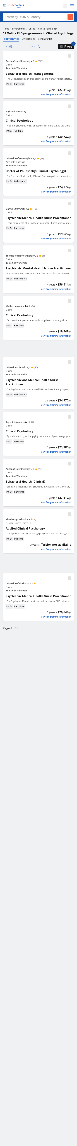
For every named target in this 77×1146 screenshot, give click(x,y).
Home (6, 28)
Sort (34, 46)
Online (31, 28)
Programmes (18, 28)
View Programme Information (56, 94)
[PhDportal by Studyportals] (14, 6)
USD (6, 46)
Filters (68, 46)
